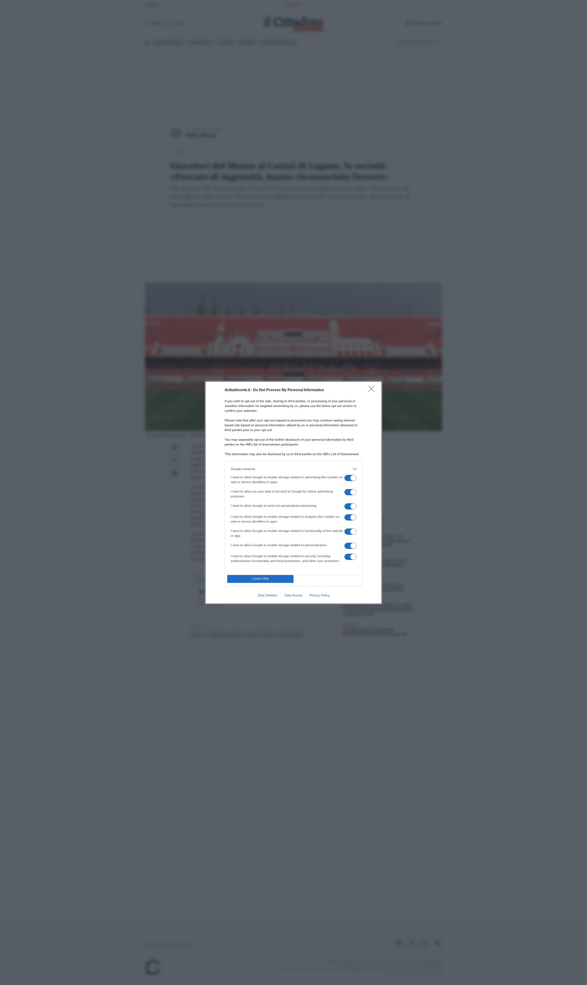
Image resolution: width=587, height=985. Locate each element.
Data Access (293, 595)
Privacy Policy (319, 595)
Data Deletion (267, 595)
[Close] (372, 390)
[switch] (350, 478)
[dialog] (293, 492)
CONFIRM (260, 579)
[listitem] (293, 469)
